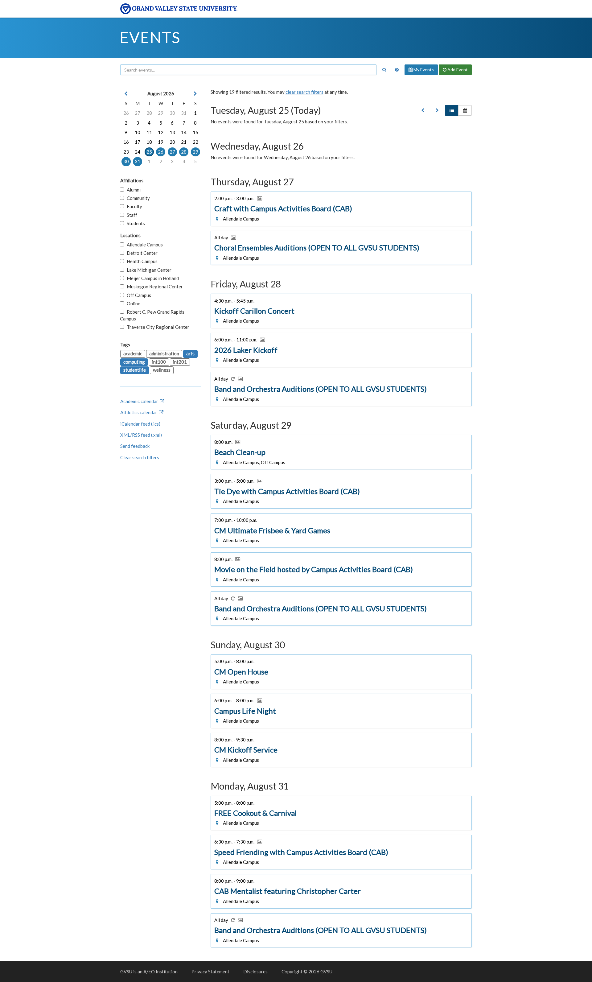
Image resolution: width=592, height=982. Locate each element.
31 (184, 113)
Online (132, 303)
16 (126, 142)
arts (190, 353)
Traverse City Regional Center (156, 327)
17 (137, 142)
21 (184, 142)
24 (137, 152)
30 (172, 113)
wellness (162, 370)
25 (149, 152)
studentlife (134, 370)
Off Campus (137, 295)
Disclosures (255, 971)
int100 (159, 362)
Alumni (132, 189)
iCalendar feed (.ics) (140, 424)
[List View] (451, 110)
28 (149, 113)
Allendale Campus (143, 244)
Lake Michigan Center (147, 270)
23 (126, 152)
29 (160, 113)
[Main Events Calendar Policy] (397, 69)
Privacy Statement (210, 971)
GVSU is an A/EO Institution (149, 971)
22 (195, 142)
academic (132, 353)
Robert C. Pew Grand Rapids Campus (152, 315)
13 (172, 132)
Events (150, 37)
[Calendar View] (465, 110)
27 (137, 113)
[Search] (384, 69)
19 (160, 142)
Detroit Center (141, 253)
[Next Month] (195, 93)
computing (134, 362)
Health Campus (141, 261)
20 (172, 142)
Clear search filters (139, 457)
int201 (180, 362)
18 (149, 142)
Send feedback (135, 446)
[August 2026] (423, 110)
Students (134, 223)
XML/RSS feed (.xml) (141, 435)
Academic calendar (139, 401)
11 (149, 132)
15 (195, 132)
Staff (130, 215)
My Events (423, 69)
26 (126, 113)
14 (184, 132)
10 (137, 132)
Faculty (133, 206)
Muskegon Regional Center (153, 286)
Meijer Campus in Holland (151, 278)
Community (137, 198)
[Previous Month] (126, 93)
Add (457, 69)
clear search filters (304, 92)
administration (164, 353)
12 (160, 132)
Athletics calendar (139, 412)
